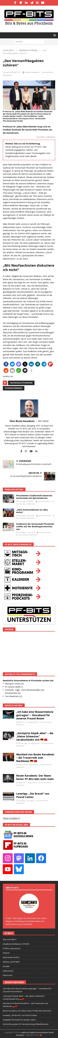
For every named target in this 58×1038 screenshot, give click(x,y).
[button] (54, 35)
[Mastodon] (20, 3)
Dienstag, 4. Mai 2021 (26, 501)
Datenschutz (8, 971)
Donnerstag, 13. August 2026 (28, 743)
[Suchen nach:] (29, 41)
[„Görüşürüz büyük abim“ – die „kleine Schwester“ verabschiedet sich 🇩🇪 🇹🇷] (8, 736)
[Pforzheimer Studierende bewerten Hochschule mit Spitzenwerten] (8, 498)
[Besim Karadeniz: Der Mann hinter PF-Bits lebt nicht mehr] (8, 778)
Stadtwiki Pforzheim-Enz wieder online (19, 1019)
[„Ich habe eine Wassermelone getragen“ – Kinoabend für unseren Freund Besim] (8, 714)
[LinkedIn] (26, 3)
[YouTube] (42, 3)
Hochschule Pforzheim (21, 383)
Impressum (7, 975)
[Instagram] (37, 3)
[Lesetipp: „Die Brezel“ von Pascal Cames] (8, 796)
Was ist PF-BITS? (9, 939)
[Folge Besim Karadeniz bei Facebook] (21, 451)
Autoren (6, 953)
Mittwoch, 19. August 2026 (28, 722)
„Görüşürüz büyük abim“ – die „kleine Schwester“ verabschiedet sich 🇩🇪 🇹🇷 (34, 736)
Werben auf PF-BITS (11, 962)
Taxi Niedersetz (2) (13, 696)
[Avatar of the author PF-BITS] (29, 910)
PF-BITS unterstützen (12, 948)
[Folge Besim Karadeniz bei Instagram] (25, 451)
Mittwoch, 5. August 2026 (27, 782)
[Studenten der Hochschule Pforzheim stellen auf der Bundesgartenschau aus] (8, 527)
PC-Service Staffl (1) (14, 686)
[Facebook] (15, 3)
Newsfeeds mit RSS (11, 957)
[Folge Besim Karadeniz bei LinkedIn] (35, 451)
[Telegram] (31, 3)
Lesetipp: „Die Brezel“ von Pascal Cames (32, 795)
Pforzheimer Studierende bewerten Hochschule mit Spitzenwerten (34, 496)
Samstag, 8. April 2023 (26, 515)
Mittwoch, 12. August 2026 (28, 764)
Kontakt (6, 966)
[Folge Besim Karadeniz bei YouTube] (30, 451)
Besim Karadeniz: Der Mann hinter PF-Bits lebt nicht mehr (35, 777)
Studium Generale (13, 388)
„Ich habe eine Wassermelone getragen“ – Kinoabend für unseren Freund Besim (34, 715)
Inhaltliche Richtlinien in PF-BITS (16, 944)
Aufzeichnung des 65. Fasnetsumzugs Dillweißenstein (26, 1024)
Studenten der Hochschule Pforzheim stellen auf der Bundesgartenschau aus (35, 526)
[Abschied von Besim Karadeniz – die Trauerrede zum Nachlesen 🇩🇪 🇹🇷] (8, 757)
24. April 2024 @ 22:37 (12, 72)
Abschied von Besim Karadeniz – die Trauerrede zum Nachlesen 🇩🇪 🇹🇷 (35, 758)
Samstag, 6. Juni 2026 (26, 800)
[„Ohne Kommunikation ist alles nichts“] (8, 513)
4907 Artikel (43, 421)
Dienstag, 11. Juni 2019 (26, 532)
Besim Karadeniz (32, 72)
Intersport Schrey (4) (14, 683)
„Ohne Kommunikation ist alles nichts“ (32, 511)
